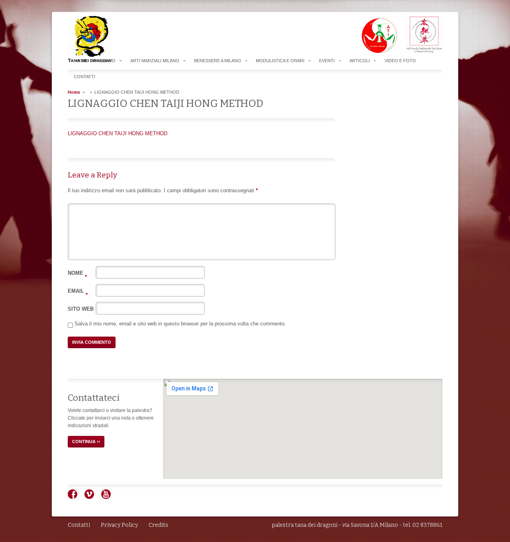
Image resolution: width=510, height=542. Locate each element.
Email (78, 291)
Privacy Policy (119, 525)
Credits (158, 525)
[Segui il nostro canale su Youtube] (109, 497)
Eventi (327, 60)
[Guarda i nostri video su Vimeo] (92, 497)
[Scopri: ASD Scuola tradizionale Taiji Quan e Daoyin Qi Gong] (420, 51)
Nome (77, 273)
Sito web (81, 309)
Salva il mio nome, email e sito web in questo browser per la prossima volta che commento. (180, 324)
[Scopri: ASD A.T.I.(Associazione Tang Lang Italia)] (375, 51)
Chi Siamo (104, 60)
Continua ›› (86, 441)
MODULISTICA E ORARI (280, 60)
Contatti (84, 76)
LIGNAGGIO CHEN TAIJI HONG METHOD (117, 133)
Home (80, 60)
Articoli (359, 60)
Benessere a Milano (217, 60)
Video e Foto (400, 60)
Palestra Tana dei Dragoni (105, 39)
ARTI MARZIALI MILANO (154, 60)
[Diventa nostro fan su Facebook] (75, 497)
